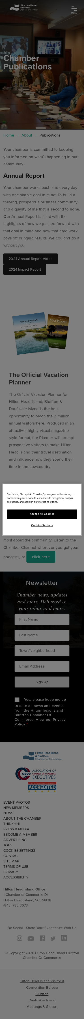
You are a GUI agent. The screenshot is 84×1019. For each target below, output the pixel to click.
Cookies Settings (42, 525)
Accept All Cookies (42, 514)
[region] (42, 509)
